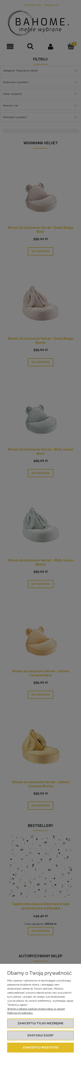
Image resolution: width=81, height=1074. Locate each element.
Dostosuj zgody (40, 1035)
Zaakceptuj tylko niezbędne (40, 1023)
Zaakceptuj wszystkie (40, 1047)
